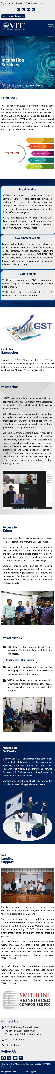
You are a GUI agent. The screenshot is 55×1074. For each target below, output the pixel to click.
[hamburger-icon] (51, 26)
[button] (5, 489)
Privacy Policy (7, 1067)
